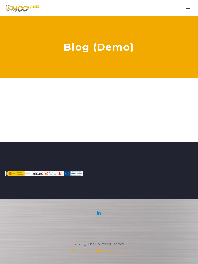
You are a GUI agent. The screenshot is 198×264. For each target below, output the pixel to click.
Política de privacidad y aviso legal (99, 250)
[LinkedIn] (99, 213)
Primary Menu (188, 8)
